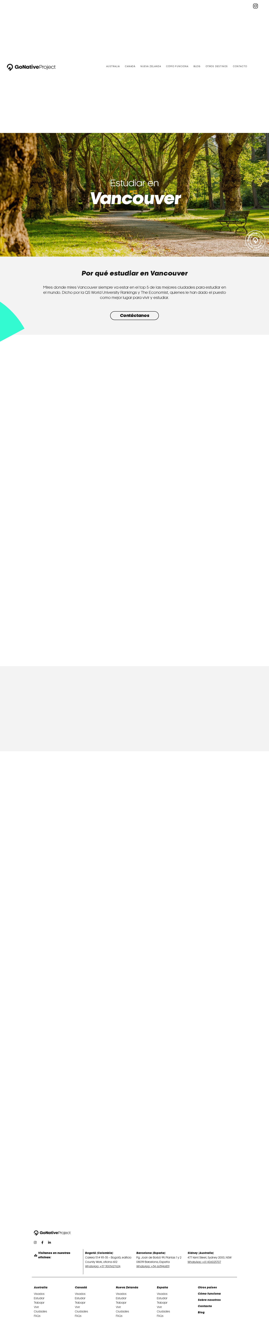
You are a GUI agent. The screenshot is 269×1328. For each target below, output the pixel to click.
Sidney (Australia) (201, 1253)
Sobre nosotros (209, 1300)
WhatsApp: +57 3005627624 (102, 1266)
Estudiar (39, 1298)
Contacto (240, 66)
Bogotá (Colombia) (99, 1253)
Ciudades (40, 1311)
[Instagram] (35, 1242)
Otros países (207, 1287)
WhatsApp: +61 (197, 1262)
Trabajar (39, 1302)
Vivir (36, 1307)
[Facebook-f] (42, 1242)
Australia (113, 66)
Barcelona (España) (150, 1253)
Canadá (130, 66)
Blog (197, 66)
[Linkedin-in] (49, 1242)
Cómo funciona (177, 66)
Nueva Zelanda (151, 66)
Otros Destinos (217, 66)
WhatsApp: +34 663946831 (152, 1266)
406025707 (214, 1262)
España (162, 1287)
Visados (39, 1293)
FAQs (37, 1315)
